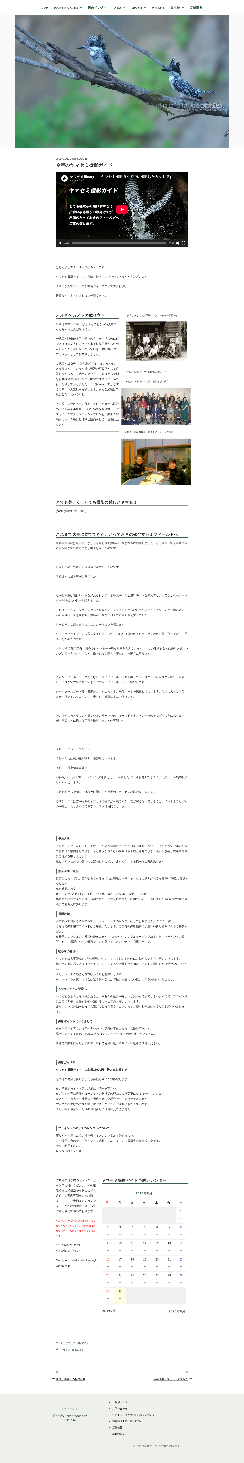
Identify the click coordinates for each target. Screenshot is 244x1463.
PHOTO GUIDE (66, 7)
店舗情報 (196, 7)
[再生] (60, 243)
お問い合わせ (119, 1408)
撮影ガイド (82, 1343)
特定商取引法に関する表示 (127, 1421)
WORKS (158, 7)
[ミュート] (178, 243)
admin (83, 158)
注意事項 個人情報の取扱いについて (133, 1414)
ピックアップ (68, 1343)
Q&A (117, 7)
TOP (44, 7)
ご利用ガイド (119, 1402)
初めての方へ (98, 7)
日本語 (176, 7)
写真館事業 (118, 1433)
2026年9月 (177, 1311)
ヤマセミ (65, 1350)
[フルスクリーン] (183, 243)
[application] (122, 209)
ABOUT (137, 7)
